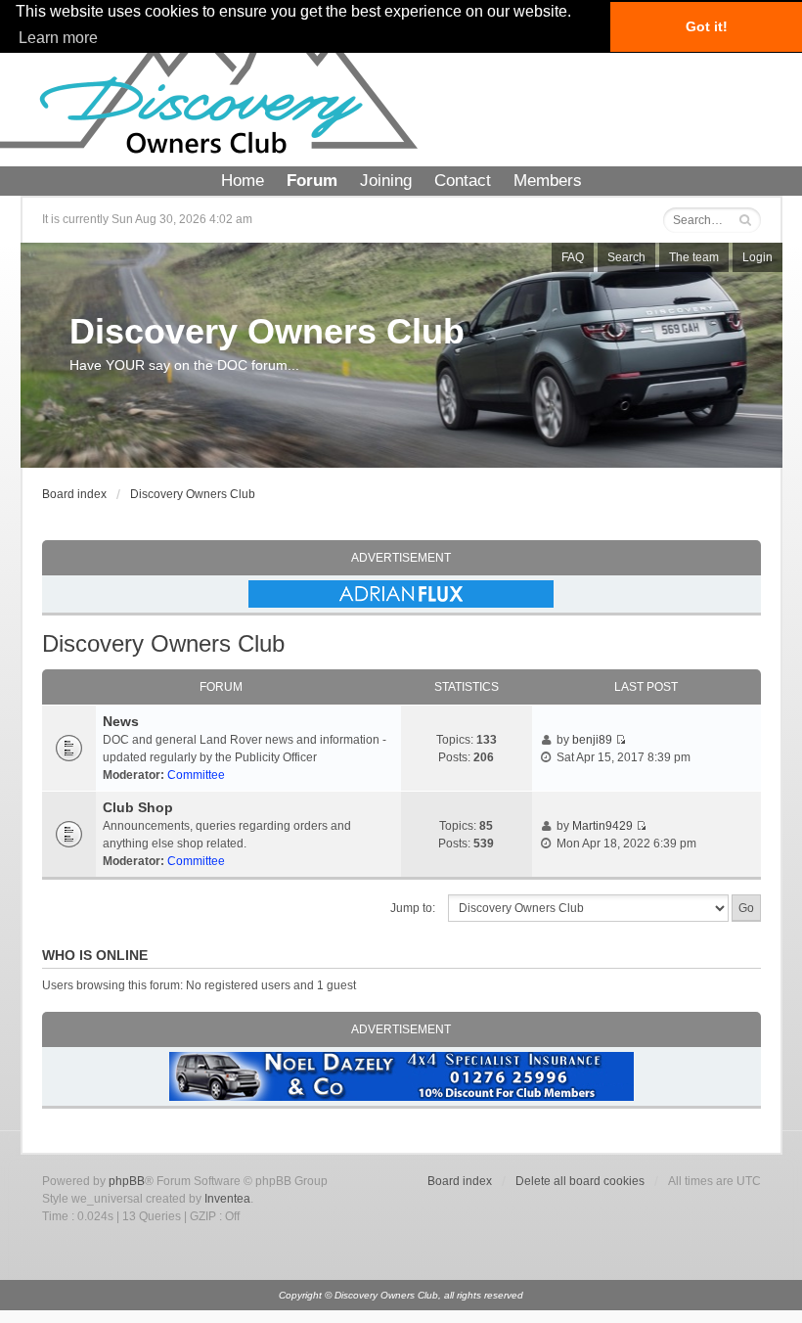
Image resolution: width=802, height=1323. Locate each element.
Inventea (227, 1199)
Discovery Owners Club (267, 331)
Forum (312, 180)
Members (547, 180)
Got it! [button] (707, 26)
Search (626, 257)
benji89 (592, 740)
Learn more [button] (58, 37)
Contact (462, 180)
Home (242, 180)
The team (694, 257)
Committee (196, 775)
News (121, 721)
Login (757, 257)
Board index (74, 494)
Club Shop (138, 807)
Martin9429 (602, 826)
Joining (386, 180)
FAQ (572, 257)
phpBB (127, 1181)
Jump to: (412, 908)
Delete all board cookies (580, 1181)
